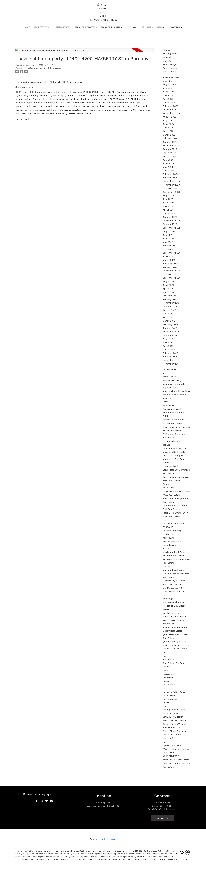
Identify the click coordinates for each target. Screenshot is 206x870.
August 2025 (169, 117)
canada (166, 444)
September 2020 (172, 277)
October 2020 (170, 274)
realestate (168, 677)
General (167, 57)
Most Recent (169, 81)
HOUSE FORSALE (172, 541)
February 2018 (170, 353)
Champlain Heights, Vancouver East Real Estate (173, 459)
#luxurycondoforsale (174, 384)
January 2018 (170, 356)
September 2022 (171, 227)
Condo (166, 484)
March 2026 (169, 102)
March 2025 (169, 134)
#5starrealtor (170, 376)
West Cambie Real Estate (176, 759)
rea (164, 656)
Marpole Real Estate (173, 570)
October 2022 (170, 224)
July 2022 (168, 235)
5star (165, 401)
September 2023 (171, 192)
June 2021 (168, 256)
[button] (36, 801)
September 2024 (172, 152)
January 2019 (170, 328)
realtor (166, 681)
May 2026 (168, 95)
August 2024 (169, 156)
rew (165, 706)
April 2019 (168, 317)
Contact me (162, 818)
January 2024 (170, 177)
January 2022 (170, 245)
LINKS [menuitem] (160, 27)
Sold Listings (169, 71)
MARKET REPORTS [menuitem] (85, 27)
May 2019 (168, 313)
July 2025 (168, 120)
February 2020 (170, 295)
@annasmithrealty (172, 409)
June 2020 (168, 285)
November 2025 (171, 113)
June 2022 (168, 238)
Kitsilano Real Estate (173, 555)
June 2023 (168, 202)
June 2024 (168, 163)
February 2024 (170, 174)
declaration (169, 487)
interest (167, 548)
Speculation (169, 738)
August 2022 (169, 231)
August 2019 (169, 310)
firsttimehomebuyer (173, 523)
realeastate (169, 674)
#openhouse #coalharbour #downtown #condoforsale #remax (177, 391)
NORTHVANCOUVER (173, 620)
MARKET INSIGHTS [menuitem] (111, 27)
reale (165, 670)
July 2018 (168, 338)
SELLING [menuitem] (146, 27)
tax (164, 741)
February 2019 (170, 324)
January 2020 (170, 299)
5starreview (169, 405)
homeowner (169, 537)
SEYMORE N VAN (171, 713)
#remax (167, 398)
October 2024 (170, 149)
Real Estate (168, 659)
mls (165, 595)
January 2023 (170, 217)
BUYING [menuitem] (132, 27)
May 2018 (168, 342)
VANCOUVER (169, 752)
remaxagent (169, 695)
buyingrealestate (172, 441)
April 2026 (168, 99)
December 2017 (171, 360)
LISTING (167, 566)
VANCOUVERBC (171, 756)
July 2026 (168, 88)
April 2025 (168, 131)
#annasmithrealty (172, 380)
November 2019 (171, 303)
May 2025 (168, 127)
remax (166, 688)
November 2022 (171, 220)
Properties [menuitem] (40, 27)
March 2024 (169, 170)
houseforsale (170, 545)
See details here (24, 87)
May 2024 (168, 167)
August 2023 (169, 195)
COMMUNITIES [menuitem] (61, 27)
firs (164, 520)
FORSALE (168, 527)
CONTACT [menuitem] (175, 27)
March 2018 (169, 349)
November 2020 (171, 270)
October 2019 (170, 306)
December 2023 (171, 181)
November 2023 (171, 184)
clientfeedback (171, 466)
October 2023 (170, 188)
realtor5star (169, 684)
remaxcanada (170, 699)
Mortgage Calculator (174, 602)
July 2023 (168, 199)
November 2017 (171, 363)
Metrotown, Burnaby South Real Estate (43, 68)
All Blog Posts (170, 53)
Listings (167, 61)
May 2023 (168, 206)
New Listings (169, 64)
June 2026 (168, 91)
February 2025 (170, 138)
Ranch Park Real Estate (175, 648)
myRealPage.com (108, 839)
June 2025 (168, 124)
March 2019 (169, 320)
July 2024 (168, 159)
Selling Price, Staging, (174, 709)
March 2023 (169, 213)
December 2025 (171, 109)
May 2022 (168, 242)
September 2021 (171, 252)
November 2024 (171, 145)
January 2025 (170, 142)
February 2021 (170, 263)
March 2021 (169, 260)
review (166, 702)
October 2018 (170, 335)
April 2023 (168, 210)
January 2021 (170, 267)
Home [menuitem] (26, 27)
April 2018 (168, 346)
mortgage (168, 598)
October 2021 (170, 249)
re (164, 652)
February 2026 (170, 106)
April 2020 (168, 288)
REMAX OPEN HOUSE (174, 691)
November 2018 (171, 331)
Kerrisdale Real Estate (174, 552)
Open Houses (170, 68)
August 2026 (169, 84)
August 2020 (169, 281)
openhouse (168, 623)
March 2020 (169, 292)
